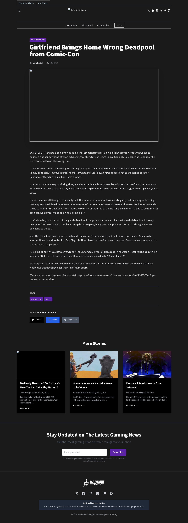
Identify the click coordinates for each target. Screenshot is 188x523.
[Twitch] (169, 10)
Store (119, 25)
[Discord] (161, 10)
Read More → (26, 408)
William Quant (132, 392)
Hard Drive (43, 3)
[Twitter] (149, 10)
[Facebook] (153, 10)
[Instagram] (157, 10)
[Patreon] (165, 10)
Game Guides (103, 25)
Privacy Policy (111, 514)
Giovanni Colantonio (82, 392)
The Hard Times (26, 3)
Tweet (38, 319)
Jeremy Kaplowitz (28, 392)
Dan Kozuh (38, 63)
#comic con (36, 299)
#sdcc (48, 299)
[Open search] (19, 11)
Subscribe (118, 452)
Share (54, 319)
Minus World (87, 25)
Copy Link (72, 319)
